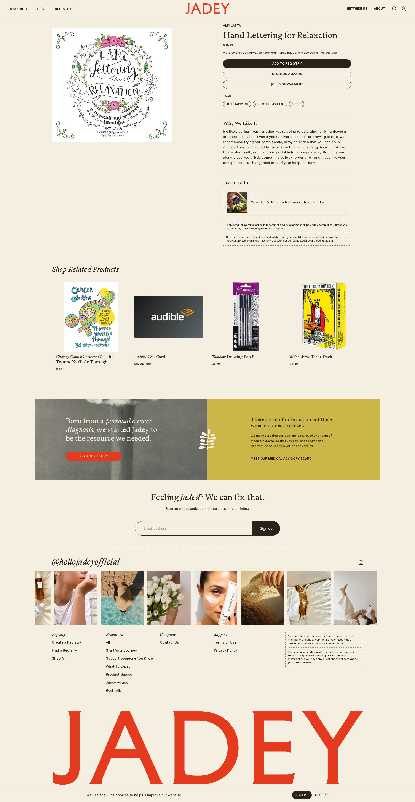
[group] (90, 317)
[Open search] (394, 8)
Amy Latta (232, 25)
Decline (322, 795)
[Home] (207, 8)
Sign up (266, 528)
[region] (112, 85)
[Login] (403, 8)
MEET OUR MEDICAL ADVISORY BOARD (281, 458)
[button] (287, 63)
